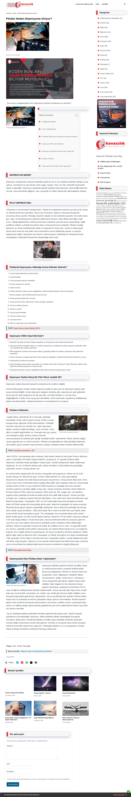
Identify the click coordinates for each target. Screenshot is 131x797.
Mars (119, 209)
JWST (105, 209)
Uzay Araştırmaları (106, 96)
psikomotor (45, 219)
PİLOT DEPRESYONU (50, 129)
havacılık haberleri (122, 200)
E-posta (11, 771)
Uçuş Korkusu (105, 173)
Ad (8, 764)
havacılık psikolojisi (111, 203)
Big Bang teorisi (108, 193)
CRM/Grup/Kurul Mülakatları (109, 18)
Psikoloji (103, 60)
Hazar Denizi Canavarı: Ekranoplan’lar (71, 719)
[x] (31, 662)
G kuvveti (105, 198)
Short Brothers (121, 213)
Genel (14, 13)
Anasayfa (8, 13)
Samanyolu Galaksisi (110, 213)
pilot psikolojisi (117, 211)
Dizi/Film (103, 23)
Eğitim (102, 27)
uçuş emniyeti (114, 218)
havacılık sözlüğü (101, 206)
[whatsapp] (26, 662)
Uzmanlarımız (105, 177)
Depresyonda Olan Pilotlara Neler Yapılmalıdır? (57, 166)
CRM (97, 4)
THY (101, 78)
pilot (100, 211)
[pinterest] (22, 662)
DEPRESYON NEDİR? (50, 122)
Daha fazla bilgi (118, 795)
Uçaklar (102, 83)
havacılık (122, 198)
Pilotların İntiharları (48, 158)
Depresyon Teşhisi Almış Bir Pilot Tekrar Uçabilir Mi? (59, 151)
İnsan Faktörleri (116, 222)
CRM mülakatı (109, 194)
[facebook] (17, 662)
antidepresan (81, 398)
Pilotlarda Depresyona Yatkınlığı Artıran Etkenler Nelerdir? (60, 136)
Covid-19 (116, 193)
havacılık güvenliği (106, 200)
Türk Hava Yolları (111, 214)
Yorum (10, 746)
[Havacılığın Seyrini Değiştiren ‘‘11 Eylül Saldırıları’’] (18, 715)
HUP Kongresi (105, 182)
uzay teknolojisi (100, 216)
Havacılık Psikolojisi (84, 4)
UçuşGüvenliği (122, 218)
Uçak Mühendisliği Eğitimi (44, 718)
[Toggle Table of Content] (76, 115)
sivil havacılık (101, 214)
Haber (102, 46)
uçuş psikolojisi (105, 223)
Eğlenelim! (103, 32)
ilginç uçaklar (117, 207)
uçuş (108, 218)
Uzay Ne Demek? (68, 693)
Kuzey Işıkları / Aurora (42, 693)
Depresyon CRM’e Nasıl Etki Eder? (53, 144)
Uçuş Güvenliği (106, 220)
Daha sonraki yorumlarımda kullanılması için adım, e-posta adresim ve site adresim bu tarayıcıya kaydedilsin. (39, 779)
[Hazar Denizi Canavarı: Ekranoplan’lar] (75, 715)
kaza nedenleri (112, 209)
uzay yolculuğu (110, 216)
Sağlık (102, 69)
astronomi (99, 193)
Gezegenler (104, 41)
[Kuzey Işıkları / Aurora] (45, 690)
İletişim (105, 4)
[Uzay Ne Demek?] (75, 690)
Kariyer (102, 55)
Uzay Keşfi (122, 214)
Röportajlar (104, 64)
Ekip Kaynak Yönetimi (113, 196)
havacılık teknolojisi (112, 206)
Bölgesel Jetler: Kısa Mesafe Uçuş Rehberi (36, 651)
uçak (118, 216)
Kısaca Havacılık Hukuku (14, 693)
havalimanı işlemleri (107, 207)
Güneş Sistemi (113, 198)
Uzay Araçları (104, 92)
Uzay (102, 87)
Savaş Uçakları (105, 73)
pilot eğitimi (107, 211)
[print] (36, 662)
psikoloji (100, 213)
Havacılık (103, 50)
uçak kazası (101, 218)
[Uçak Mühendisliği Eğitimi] (45, 715)
